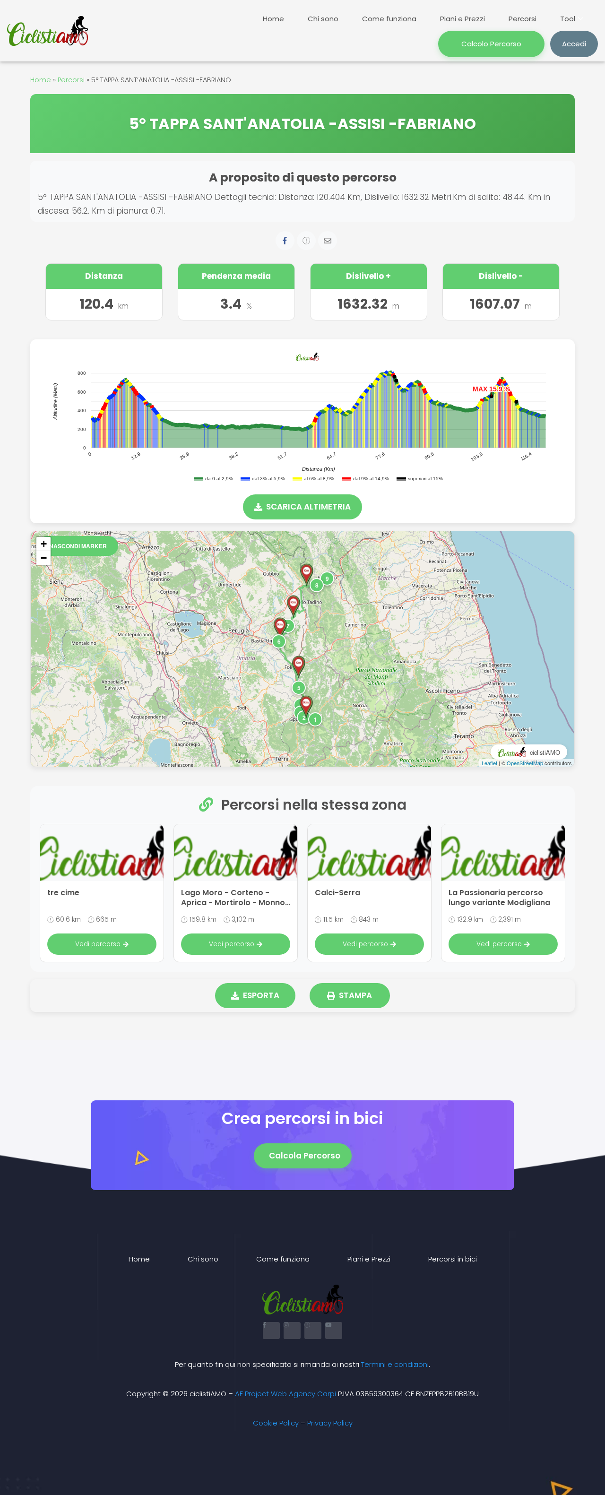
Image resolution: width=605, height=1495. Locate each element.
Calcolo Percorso (491, 44)
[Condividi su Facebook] (285, 240)
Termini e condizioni (395, 1364)
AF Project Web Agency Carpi (285, 1394)
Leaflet (489, 763)
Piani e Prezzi (462, 19)
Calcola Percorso (304, 1155)
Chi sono (323, 19)
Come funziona (389, 19)
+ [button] (44, 544)
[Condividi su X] (306, 240)
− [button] (44, 558)
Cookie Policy (276, 1423)
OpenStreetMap (525, 763)
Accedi (574, 44)
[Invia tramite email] (327, 240)
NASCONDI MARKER (78, 546)
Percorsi (522, 19)
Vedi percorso (98, 944)
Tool (567, 19)
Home (273, 19)
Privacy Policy (330, 1423)
